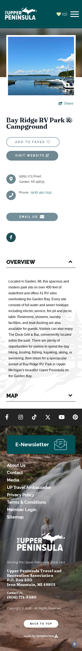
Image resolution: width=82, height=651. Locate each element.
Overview (20, 262)
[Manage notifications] (74, 644)
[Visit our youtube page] (62, 417)
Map (12, 396)
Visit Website (30, 155)
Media (13, 480)
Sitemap (15, 517)
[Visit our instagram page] (20, 417)
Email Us (28, 216)
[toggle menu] (74, 14)
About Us (16, 465)
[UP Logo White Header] (21, 14)
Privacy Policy (20, 495)
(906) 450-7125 (41, 192)
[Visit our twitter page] (47, 417)
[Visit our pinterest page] (75, 417)
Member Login (21, 509)
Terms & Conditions (26, 502)
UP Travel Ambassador (29, 487)
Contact (15, 472)
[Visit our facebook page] (7, 417)
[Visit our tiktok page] (34, 417)
